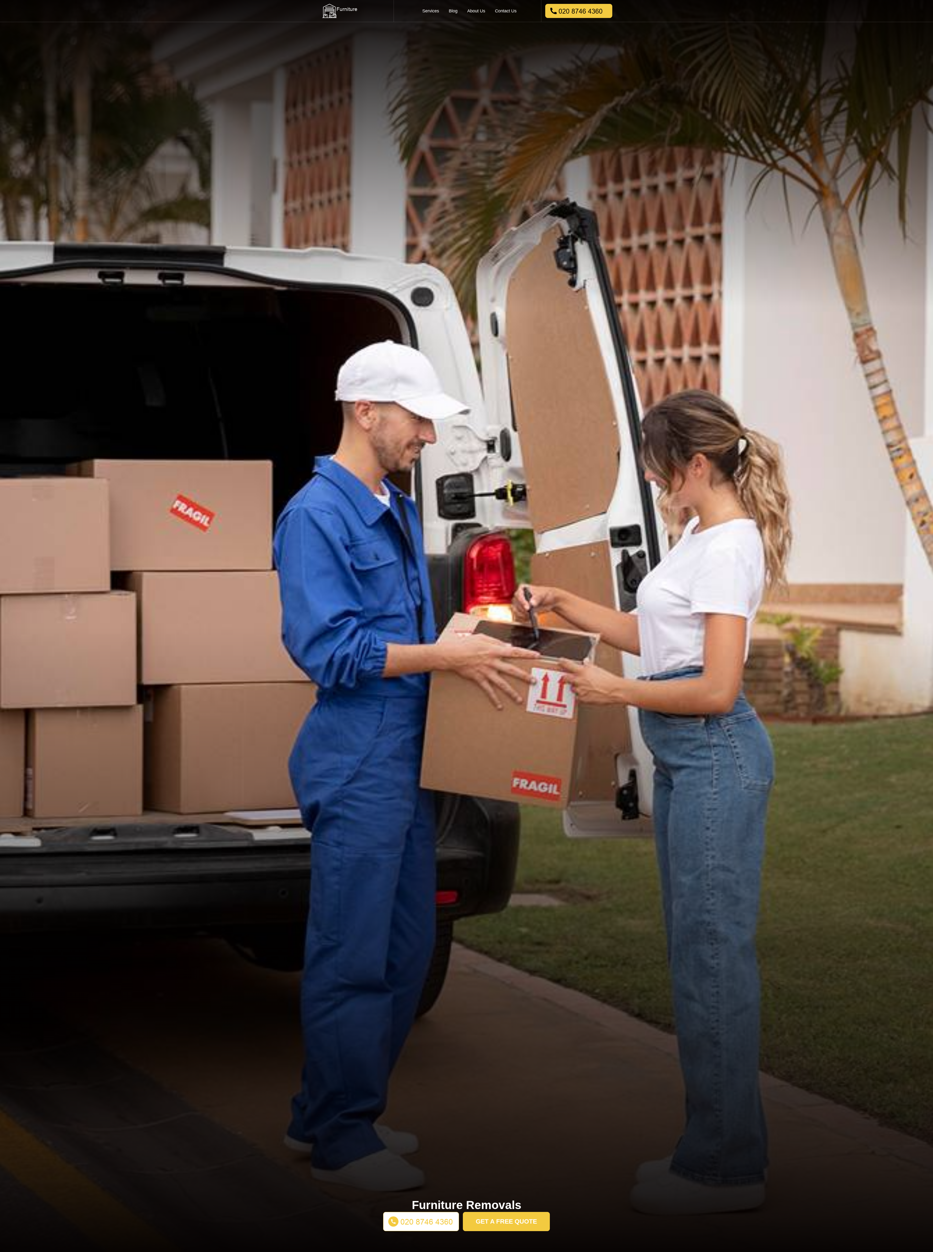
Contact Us (506, 10)
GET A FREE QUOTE (506, 1221)
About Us (476, 10)
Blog (453, 10)
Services (430, 10)
